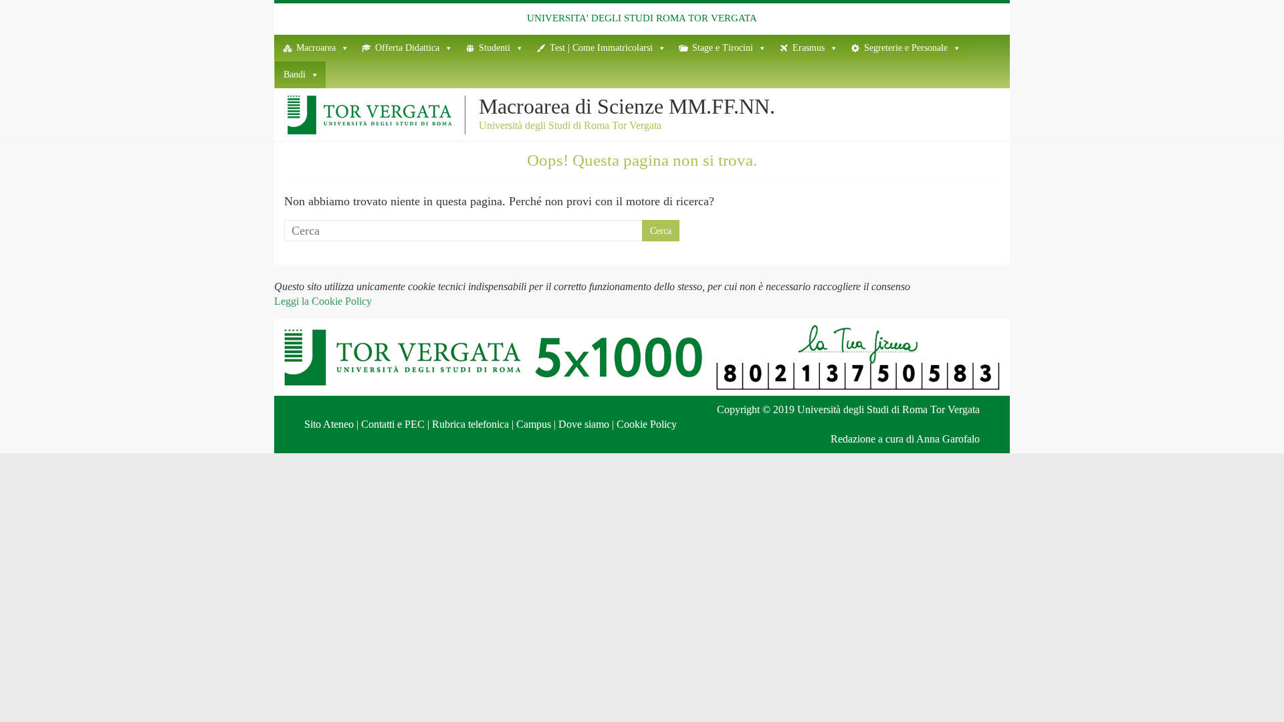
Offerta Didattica (407, 48)
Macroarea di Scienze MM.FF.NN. (627, 106)
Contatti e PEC (393, 424)
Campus (533, 424)
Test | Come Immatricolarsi (601, 48)
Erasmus (808, 48)
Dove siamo (583, 424)
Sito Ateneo (329, 424)
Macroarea (316, 48)
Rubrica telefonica (470, 424)
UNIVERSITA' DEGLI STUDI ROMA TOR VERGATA (642, 18)
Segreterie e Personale (906, 48)
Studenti (494, 48)
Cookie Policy (647, 424)
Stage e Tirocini (722, 48)
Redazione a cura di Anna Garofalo (905, 439)
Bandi (295, 75)
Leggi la (323, 301)
